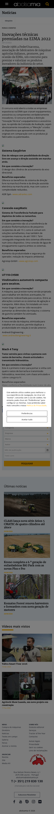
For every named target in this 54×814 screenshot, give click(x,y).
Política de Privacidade (36, 405)
